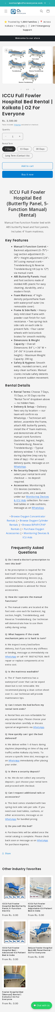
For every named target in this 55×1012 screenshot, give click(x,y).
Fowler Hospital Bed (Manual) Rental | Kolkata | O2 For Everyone (12, 996)
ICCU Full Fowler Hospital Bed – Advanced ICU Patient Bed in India (14, 951)
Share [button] (8, 853)
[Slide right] (34, 89)
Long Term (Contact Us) (17, 155)
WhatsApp (20, 466)
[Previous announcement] (5, 3)
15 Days (24, 149)
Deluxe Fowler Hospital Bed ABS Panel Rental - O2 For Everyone (40, 950)
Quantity (6, 129)
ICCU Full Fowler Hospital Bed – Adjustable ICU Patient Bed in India (40, 907)
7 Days (8, 149)
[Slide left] (21, 89)
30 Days (40, 149)
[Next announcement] (49, 3)
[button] (6, 11)
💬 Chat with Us (41, 1005)
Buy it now (28, 174)
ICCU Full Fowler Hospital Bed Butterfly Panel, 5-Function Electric (14, 907)
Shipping (17, 124)
